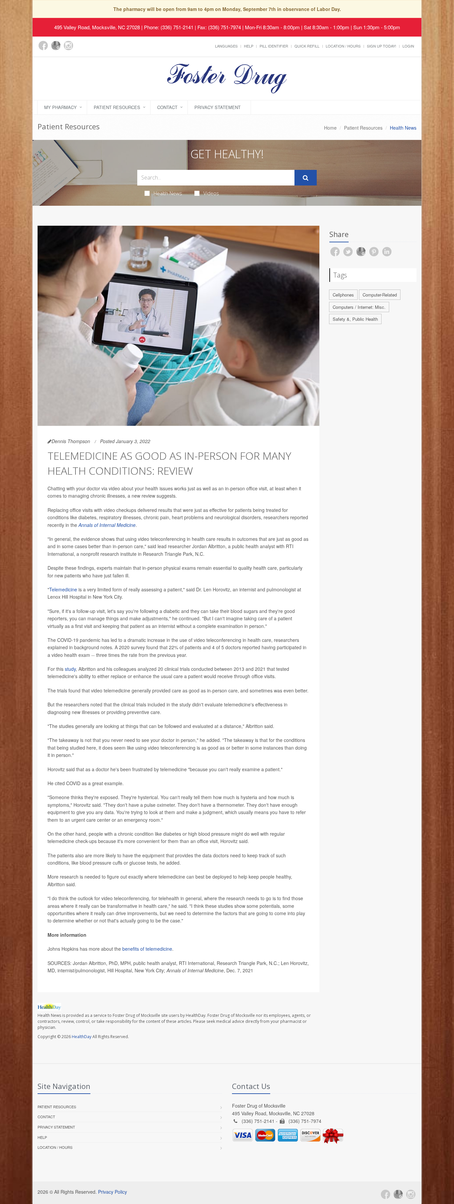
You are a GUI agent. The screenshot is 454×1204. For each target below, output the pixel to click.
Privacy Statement (217, 107)
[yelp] (81, 49)
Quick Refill (306, 46)
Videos (211, 193)
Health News (168, 193)
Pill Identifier (274, 46)
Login (408, 46)
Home (330, 127)
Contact (167, 107)
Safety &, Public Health (355, 319)
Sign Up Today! (381, 46)
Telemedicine (63, 589)
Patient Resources (117, 107)
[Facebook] (43, 45)
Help (248, 46)
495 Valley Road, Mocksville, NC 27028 (97, 27)
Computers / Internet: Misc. (359, 307)
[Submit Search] (305, 178)
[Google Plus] (55, 45)
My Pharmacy (60, 107)
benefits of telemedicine (147, 948)
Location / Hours (343, 46)
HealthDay (81, 1036)
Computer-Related (380, 295)
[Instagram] (68, 45)
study (70, 668)
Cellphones (343, 295)
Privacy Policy (112, 1191)
